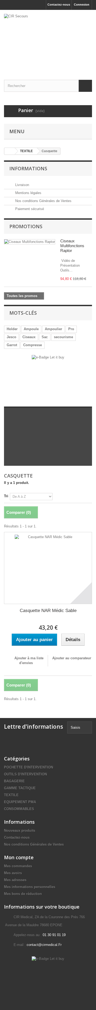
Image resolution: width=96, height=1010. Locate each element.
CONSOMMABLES (19, 809)
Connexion (81, 4)
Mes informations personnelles (29, 887)
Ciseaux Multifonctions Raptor (72, 246)
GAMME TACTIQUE (20, 788)
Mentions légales (27, 193)
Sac (45, 337)
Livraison (21, 185)
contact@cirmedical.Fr (44, 945)
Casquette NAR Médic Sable (48, 610)
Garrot (12, 345)
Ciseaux (28, 337)
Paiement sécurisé (29, 209)
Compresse (32, 345)
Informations (28, 168)
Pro (71, 329)
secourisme (63, 337)
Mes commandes (18, 866)
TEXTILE (11, 795)
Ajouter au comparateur (71, 658)
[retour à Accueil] (10, 151)
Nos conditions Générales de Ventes (42, 201)
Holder (12, 329)
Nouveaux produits (19, 830)
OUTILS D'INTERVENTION (25, 774)
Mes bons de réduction (23, 894)
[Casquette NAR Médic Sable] (48, 568)
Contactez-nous (58, 4)
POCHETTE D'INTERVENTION (28, 767)
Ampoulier (53, 329)
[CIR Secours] (48, 40)
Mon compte (19, 857)
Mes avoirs (13, 873)
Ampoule (31, 329)
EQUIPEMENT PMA (20, 802)
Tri (6, 496)
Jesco (11, 337)
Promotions (25, 226)
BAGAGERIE (14, 781)
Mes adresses (15, 880)
